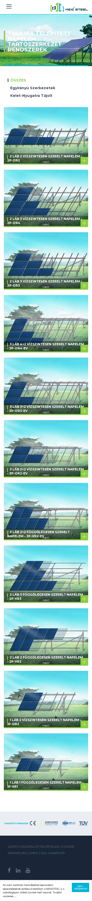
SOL (44, 853)
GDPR (12, 846)
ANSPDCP (57, 853)
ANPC (34, 853)
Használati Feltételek (39, 846)
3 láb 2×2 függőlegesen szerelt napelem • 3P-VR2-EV (38, 534)
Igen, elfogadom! (80, 887)
